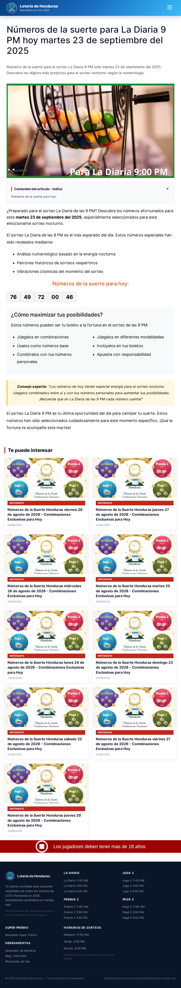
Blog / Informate (15, 956)
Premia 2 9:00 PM (75, 917)
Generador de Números (20, 950)
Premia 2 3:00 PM (75, 912)
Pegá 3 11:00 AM (134, 906)
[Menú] (170, 8)
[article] (46, 494)
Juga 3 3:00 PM (133, 885)
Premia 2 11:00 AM (76, 906)
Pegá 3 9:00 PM (133, 917)
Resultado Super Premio (21, 935)
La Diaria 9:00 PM (75, 891)
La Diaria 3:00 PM (75, 885)
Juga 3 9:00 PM (133, 891)
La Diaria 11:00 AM (76, 880)
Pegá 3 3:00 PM (133, 912)
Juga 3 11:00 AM (133, 880)
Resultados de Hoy (17, 961)
